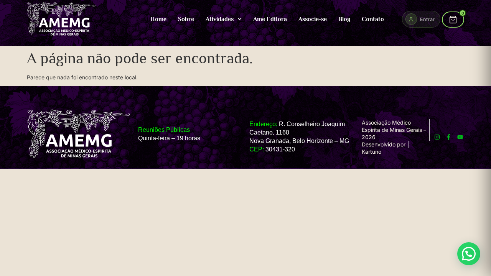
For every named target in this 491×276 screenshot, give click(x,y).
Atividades (220, 19)
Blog (344, 19)
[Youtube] (460, 137)
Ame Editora (270, 19)
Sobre (186, 19)
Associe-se (312, 19)
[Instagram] (437, 137)
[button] (468, 253)
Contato (373, 19)
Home (158, 19)
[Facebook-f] (448, 137)
